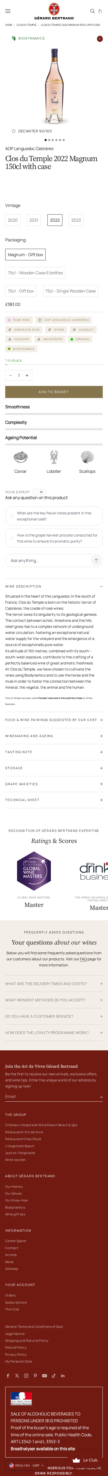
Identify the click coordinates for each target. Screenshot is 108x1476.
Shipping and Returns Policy (26, 1340)
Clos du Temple (27, 25)
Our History (14, 1186)
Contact (11, 1248)
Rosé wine (21, 320)
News (9, 1262)
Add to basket (54, 392)
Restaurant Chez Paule (23, 1139)
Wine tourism (15, 1159)
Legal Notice (15, 1333)
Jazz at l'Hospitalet (20, 1153)
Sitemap (11, 1268)
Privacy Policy (16, 1354)
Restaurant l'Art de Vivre (24, 1132)
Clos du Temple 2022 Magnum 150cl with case (70, 25)
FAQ (83, 958)
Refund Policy (15, 1347)
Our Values (13, 1193)
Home (8, 25)
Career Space (15, 1241)
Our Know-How (16, 1200)
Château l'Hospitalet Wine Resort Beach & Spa (41, 1125)
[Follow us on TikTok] (53, 1375)
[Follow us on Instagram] (26, 1375)
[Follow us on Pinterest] (35, 1375)
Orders (10, 1295)
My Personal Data (18, 1361)
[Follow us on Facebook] (7, 1375)
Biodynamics (15, 1207)
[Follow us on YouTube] (44, 1375)
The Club (12, 1309)
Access (11, 1255)
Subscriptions (16, 1302)
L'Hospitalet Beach (20, 1146)
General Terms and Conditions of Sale (34, 1326)
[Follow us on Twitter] (17, 1375)
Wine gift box (15, 1214)
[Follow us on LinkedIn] (63, 1375)
